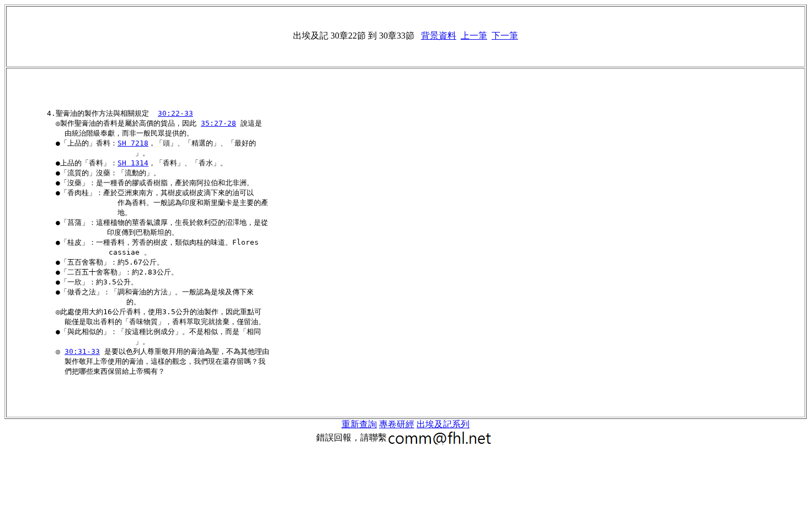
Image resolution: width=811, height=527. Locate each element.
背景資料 (438, 35)
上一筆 (474, 35)
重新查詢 (359, 424)
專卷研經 (396, 424)
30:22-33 (175, 113)
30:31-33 (82, 351)
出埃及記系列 (443, 424)
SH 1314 (133, 163)
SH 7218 (133, 143)
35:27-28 (218, 123)
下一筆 (505, 35)
